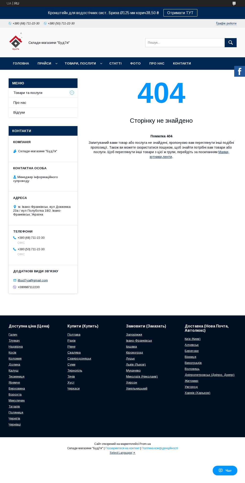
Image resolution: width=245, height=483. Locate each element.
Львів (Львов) (136, 364)
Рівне (71, 346)
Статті (115, 63)
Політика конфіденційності (160, 448)
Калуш (13, 370)
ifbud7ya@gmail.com (33, 280)
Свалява (74, 352)
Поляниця (16, 412)
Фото (135, 63)
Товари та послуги (27, 93)
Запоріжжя (134, 334)
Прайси (44, 63)
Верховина (17, 388)
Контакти (182, 63)
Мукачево (133, 370)
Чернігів (14, 418)
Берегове (192, 351)
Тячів (71, 376)
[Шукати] (231, 42)
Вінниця (190, 357)
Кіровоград (134, 352)
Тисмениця (16, 376)
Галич (13, 334)
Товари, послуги (80, 63)
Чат (229, 470)
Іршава (131, 346)
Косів (12, 352)
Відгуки (19, 112)
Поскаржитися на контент (122, 448)
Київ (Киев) (192, 339)
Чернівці (15, 424)
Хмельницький (136, 388)
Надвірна (16, 346)
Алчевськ (192, 345)
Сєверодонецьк (79, 358)
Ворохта (15, 394)
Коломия (15, 358)
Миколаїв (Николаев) (142, 376)
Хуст (70, 382)
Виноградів (193, 363)
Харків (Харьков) (197, 393)
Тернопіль (74, 370)
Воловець (192, 369)
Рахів (71, 340)
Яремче (14, 382)
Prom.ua (145, 444)
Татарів (14, 406)
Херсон (131, 382)
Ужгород (191, 387)
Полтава (73, 334)
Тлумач (14, 340)
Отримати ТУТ (180, 13)
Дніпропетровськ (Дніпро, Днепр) (209, 375)
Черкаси (73, 388)
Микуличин (17, 400)
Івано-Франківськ (139, 340)
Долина (14, 364)
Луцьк (130, 358)
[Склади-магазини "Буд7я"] (16, 51)
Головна (21, 63)
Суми (71, 364)
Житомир (191, 381)
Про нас (156, 63)
